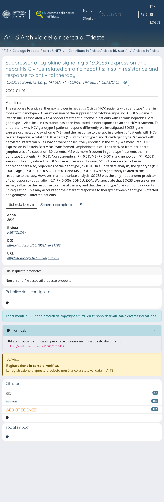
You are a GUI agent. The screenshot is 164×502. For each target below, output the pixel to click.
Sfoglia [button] (88, 18)
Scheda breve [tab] (21, 204)
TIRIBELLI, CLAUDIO (100, 82)
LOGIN (155, 22)
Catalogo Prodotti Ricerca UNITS (37, 50)
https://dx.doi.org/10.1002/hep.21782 (34, 245)
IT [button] (151, 6)
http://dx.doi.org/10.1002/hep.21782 (33, 258)
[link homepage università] (55, 14)
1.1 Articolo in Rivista (143, 50)
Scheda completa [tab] (56, 204)
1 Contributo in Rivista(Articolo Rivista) (95, 50)
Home (87, 10)
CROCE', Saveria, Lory (26, 82)
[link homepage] (16, 14)
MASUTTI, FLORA (64, 82)
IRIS (5, 50)
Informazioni (19, 330)
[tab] (81, 204)
